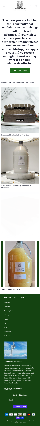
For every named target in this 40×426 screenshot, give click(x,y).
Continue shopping (20, 70)
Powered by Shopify (20, 422)
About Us (7, 302)
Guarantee (7, 331)
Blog (5, 327)
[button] (4, 6)
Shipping (7, 306)
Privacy (6, 315)
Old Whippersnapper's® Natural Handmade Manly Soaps (22, 421)
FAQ (5, 323)
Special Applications (9, 289)
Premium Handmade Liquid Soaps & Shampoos (16, 187)
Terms (6, 319)
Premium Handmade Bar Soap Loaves (16, 135)
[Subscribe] (31, 400)
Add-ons (4, 240)
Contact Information (11, 336)
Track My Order (9, 311)
